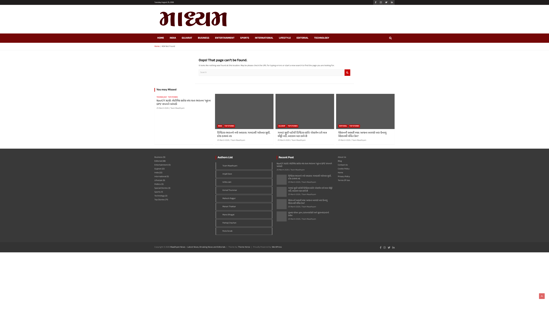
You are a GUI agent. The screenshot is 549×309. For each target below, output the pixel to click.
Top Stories (173, 97)
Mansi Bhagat (228, 214)
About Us (342, 157)
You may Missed (166, 90)
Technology (321, 38)
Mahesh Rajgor (229, 198)
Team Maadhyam (177, 108)
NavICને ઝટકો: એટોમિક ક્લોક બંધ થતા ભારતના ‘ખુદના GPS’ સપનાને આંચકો (184, 102)
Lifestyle (285, 38)
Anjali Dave (227, 174)
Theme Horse (244, 247)
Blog (340, 161)
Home (160, 38)
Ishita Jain (226, 182)
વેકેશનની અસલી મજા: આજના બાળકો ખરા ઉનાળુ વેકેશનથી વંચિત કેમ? (362, 134)
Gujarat (187, 38)
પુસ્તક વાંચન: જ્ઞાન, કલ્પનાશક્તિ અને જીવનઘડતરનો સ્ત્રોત (308, 214)
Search (347, 72)
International (264, 38)
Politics (157, 184)
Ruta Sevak (227, 231)
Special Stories (161, 188)
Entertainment (224, 38)
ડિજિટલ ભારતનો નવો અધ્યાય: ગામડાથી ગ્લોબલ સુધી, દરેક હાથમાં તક (243, 134)
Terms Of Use (344, 180)
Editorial (302, 38)
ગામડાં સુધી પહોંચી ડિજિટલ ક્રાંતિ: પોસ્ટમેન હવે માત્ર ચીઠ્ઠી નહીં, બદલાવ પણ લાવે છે (302, 134)
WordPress (277, 247)
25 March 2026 (163, 108)
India (173, 38)
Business (203, 38)
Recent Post (286, 157)
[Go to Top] (542, 296)
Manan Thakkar (229, 206)
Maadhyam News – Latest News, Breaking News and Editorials (197, 247)
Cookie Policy (343, 169)
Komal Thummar (229, 190)
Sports (244, 38)
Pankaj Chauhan (229, 223)
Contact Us (343, 165)
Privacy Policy (344, 176)
